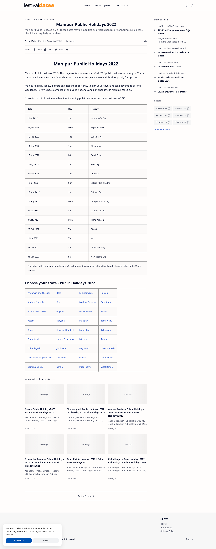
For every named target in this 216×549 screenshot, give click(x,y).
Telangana (106, 330)
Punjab (104, 292)
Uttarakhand (107, 357)
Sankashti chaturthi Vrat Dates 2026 (172, 79)
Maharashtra (85, 311)
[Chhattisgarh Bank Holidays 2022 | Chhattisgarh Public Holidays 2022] (127, 444)
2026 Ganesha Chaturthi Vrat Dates (174, 54)
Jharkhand (61, 348)
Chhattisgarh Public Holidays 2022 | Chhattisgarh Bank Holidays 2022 (86, 411)
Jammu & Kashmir (65, 339)
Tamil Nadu (106, 320)
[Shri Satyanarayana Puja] (179, 26)
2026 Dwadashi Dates (169, 66)
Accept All (19, 540)
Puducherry (85, 366)
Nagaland (84, 348)
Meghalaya (84, 330)
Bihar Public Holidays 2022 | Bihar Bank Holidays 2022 (85, 461)
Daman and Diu (35, 366)
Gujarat (60, 311)
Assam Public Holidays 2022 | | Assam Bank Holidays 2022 (41, 411)
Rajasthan (106, 302)
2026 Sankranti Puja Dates (172, 91)
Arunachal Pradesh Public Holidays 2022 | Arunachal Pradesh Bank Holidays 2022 (44, 462)
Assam (31, 320)
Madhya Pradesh (87, 302)
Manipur (83, 320)
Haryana (60, 320)
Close (45, 540)
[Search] (192, 5)
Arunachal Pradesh (37, 311)
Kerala (59, 366)
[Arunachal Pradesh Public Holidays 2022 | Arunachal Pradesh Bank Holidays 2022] (44, 444)
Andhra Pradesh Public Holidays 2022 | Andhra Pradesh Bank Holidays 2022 (126, 412)
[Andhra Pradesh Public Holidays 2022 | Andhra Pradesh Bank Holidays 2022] (127, 394)
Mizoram (83, 339)
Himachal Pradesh (65, 330)
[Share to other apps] (67, 49)
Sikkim (104, 311)
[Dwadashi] (173, 62)
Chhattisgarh (34, 348)
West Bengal (107, 366)
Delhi (59, 292)
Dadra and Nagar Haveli (39, 357)
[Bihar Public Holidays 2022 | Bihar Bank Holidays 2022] (86, 444)
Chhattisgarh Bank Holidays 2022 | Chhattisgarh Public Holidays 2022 (127, 461)
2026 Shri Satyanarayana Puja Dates (174, 32)
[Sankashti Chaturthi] (176, 73)
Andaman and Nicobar (39, 292)
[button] (187, 5)
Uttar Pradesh (108, 348)
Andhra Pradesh (36, 302)
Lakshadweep (86, 292)
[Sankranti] (173, 87)
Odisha (82, 357)
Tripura (104, 339)
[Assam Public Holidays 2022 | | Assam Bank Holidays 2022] (44, 394)
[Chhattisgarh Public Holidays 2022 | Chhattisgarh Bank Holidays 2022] (86, 394)
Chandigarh (33, 339)
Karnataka (61, 357)
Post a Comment (86, 496)
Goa (58, 302)
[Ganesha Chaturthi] (177, 48)
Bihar (30, 330)
